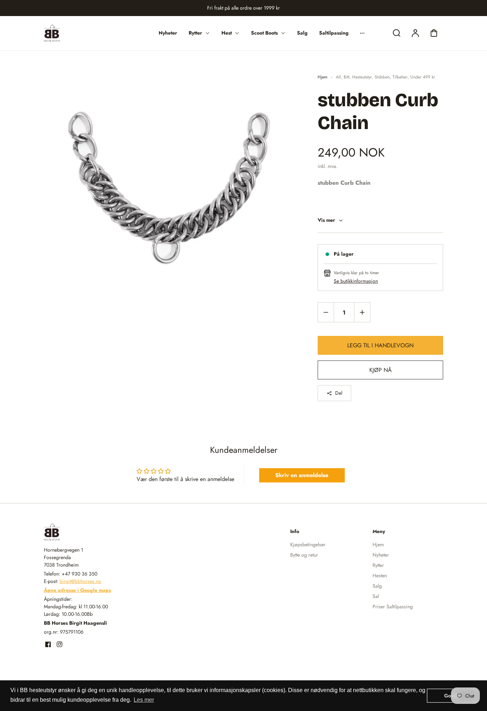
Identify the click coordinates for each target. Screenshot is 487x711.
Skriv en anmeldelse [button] (301, 475)
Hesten (380, 575)
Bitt (346, 77)
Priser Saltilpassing (393, 606)
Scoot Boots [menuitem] (264, 32)
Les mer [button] (144, 700)
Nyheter (381, 554)
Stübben (382, 77)
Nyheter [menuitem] (168, 32)
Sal (376, 596)
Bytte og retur (304, 554)
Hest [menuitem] (226, 32)
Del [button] (338, 393)
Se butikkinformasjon (356, 281)
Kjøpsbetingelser (307, 544)
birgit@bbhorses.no (80, 581)
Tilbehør (400, 77)
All (338, 77)
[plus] (362, 312)
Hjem (322, 77)
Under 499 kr (422, 77)
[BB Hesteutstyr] (88, 532)
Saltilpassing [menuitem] (334, 32)
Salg (377, 585)
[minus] (326, 312)
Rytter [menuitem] (195, 32)
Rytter (378, 565)
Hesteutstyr (362, 77)
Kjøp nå (380, 370)
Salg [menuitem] (302, 32)
